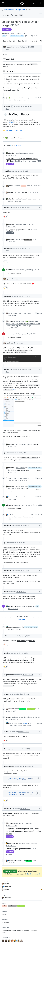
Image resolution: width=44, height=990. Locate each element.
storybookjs (9, 10)
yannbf (6, 171)
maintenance (28, 239)
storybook (20, 10)
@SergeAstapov (9, 699)
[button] (8, 50)
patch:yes (23, 709)
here (14, 390)
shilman (11, 321)
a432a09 (39, 313)
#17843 (25, 723)
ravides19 (7, 296)
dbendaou (10, 47)
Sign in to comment (33, 874)
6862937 (39, 723)
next (3, 36)
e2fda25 (39, 515)
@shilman (6, 284)
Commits (23, 41)
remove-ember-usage (16, 36)
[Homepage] (22, 3)
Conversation (10, 41)
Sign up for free (10, 871)
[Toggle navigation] (3, 3)
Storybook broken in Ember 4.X (21, 230)
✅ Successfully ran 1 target (14, 138)
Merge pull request (16, 723)
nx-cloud (7, 106)
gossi (6, 453)
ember (24, 186)
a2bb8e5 (39, 98)
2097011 (39, 497)
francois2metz (13, 843)
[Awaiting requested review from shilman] (41, 890)
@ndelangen (30, 679)
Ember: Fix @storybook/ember (21, 849)
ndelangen (5, 33)
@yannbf (15, 348)
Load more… (22, 619)
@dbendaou (10, 176)
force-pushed (20, 467)
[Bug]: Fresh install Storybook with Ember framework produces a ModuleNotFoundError (23, 831)
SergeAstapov (9, 675)
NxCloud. (19, 145)
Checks (34, 41)
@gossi (6, 575)
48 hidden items (22, 616)
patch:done (31, 709)
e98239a (39, 478)
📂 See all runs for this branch (13, 130)
